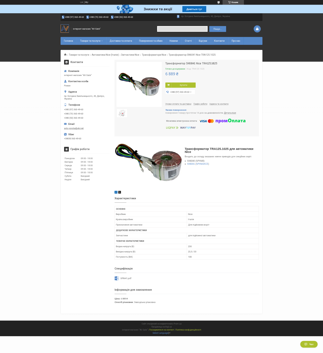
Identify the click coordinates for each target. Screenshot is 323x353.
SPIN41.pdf (125, 278)
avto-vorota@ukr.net (74, 128)
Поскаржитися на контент (161, 330)
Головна (68, 40)
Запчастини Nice (130, 54)
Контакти (219, 40)
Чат (311, 344)
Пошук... (217, 29)
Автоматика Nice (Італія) (105, 54)
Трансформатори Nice (154, 54)
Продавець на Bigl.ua (161, 327)
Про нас (236, 40)
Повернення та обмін (151, 40)
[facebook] (116, 193)
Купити (183, 85)
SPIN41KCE (202, 164)
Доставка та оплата (121, 40)
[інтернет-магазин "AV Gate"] (65, 28)
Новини (174, 40)
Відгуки (203, 40)
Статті (188, 40)
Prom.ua (178, 324)
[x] (119, 193)
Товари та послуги (90, 40)
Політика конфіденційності (188, 330)
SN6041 (191, 164)
